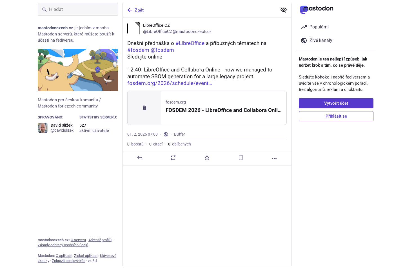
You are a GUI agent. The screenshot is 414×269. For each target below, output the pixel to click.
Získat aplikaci (85, 256)
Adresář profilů (100, 240)
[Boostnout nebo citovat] (173, 157)
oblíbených (179, 144)
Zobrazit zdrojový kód (68, 261)
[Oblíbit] (207, 157)
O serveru (78, 240)
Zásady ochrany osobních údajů (63, 245)
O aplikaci (64, 256)
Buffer (179, 134)
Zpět (139, 10)
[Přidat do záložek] (240, 157)
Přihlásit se (336, 116)
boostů (135, 144)
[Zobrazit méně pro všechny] (283, 10)
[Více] (274, 158)
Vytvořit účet (336, 103)
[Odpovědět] (139, 157)
